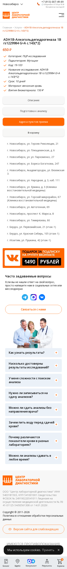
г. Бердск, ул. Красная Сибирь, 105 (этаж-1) (33, 233)
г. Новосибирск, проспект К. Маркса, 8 (30, 213)
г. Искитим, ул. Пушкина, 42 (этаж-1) (29, 240)
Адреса (17, 565)
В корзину (33, 132)
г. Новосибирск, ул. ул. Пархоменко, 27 (30, 157)
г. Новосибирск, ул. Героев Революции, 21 (32, 143)
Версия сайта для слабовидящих (36, 529)
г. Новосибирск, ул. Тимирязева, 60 (28, 220)
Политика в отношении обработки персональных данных (33, 517)
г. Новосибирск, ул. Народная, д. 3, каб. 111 (33, 180)
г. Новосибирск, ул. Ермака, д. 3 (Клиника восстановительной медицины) (32, 188)
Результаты (47, 565)
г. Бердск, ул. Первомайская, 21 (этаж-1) (31, 227)
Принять (48, 550)
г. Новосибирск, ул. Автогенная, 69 (28, 207)
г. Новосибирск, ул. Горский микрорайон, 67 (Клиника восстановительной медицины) (34, 198)
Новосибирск (11, 4)
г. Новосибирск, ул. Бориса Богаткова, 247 (33, 163)
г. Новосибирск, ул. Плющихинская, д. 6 (31, 150)
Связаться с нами (33, 309)
